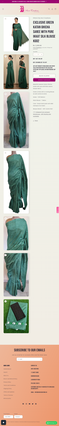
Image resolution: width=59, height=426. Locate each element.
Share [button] (36, 120)
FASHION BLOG (7, 369)
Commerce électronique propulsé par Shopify (29, 421)
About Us (6, 375)
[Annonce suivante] (56, 1)
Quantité (35, 51)
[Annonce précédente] (2, 1)
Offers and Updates (9, 392)
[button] (3, 9)
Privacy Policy (7, 382)
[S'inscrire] (40, 359)
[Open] (3, 422)
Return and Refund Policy (10, 379)
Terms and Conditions (10, 385)
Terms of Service (8, 395)
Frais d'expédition (37, 47)
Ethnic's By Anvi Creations (13, 421)
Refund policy (7, 398)
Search (5, 372)
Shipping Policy (8, 388)
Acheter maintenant (44, 80)
